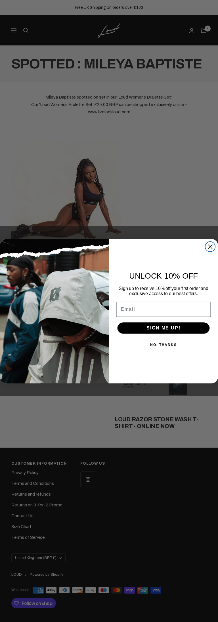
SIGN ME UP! (163, 327)
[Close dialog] (210, 246)
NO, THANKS (163, 345)
